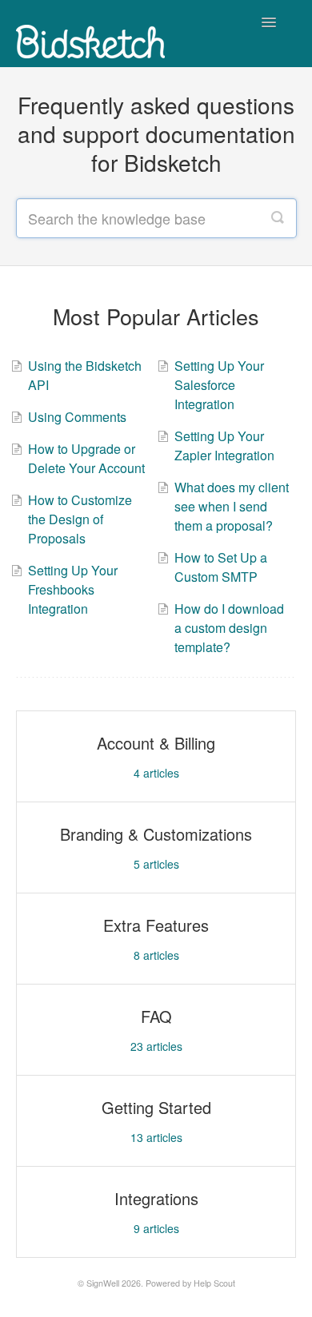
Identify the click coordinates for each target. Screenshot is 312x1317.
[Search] (277, 218)
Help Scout (214, 1283)
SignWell (102, 1283)
